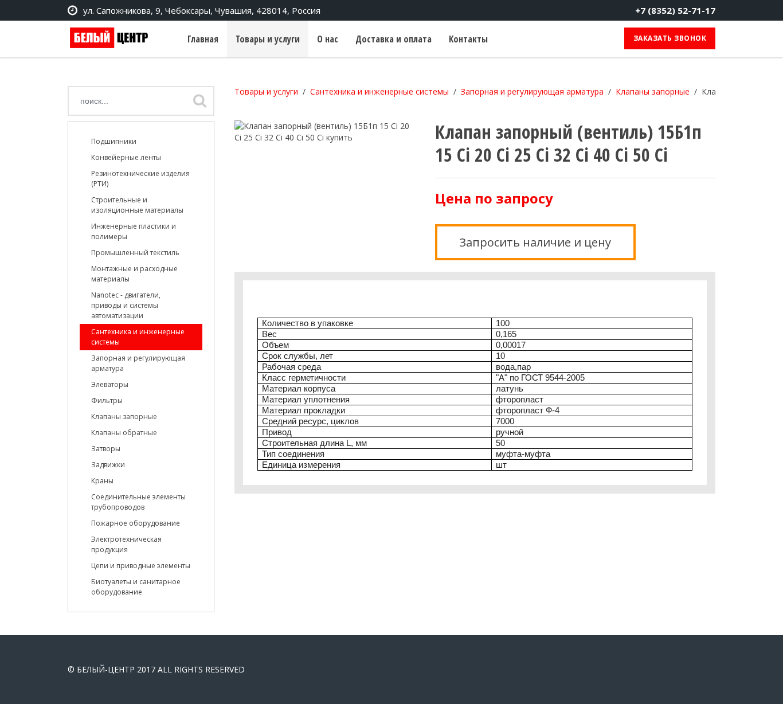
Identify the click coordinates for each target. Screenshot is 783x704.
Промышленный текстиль (135, 252)
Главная (202, 39)
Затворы (105, 448)
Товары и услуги (268, 39)
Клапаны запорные (124, 416)
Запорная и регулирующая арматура (138, 363)
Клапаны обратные (124, 432)
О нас (327, 39)
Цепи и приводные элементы (140, 565)
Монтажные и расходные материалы (134, 274)
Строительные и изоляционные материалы (137, 205)
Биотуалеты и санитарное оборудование (136, 587)
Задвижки (108, 465)
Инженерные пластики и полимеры (133, 231)
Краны (102, 481)
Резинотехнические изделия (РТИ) (140, 179)
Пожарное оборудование (135, 523)
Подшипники (113, 141)
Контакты (468, 39)
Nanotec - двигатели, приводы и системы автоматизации (125, 305)
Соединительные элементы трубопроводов (138, 502)
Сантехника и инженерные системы (138, 337)
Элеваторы (109, 384)
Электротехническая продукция (126, 544)
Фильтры (107, 400)
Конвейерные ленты (126, 157)
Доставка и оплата (393, 39)
